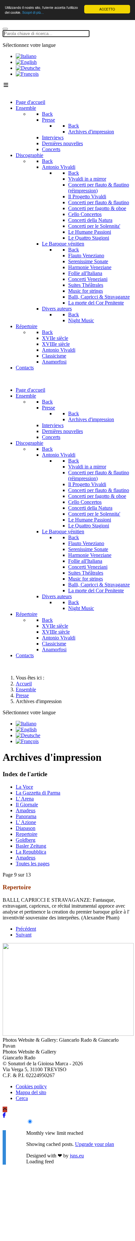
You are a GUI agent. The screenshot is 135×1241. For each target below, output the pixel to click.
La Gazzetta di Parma (38, 793)
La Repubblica (31, 852)
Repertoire (26, 834)
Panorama (26, 816)
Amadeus (25, 810)
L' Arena (25, 798)
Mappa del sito (31, 1092)
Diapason (25, 828)
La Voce (24, 787)
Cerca (22, 1098)
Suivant (23, 934)
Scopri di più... (33, 12)
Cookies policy (31, 1086)
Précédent (26, 929)
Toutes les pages (32, 863)
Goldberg (25, 840)
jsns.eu (77, 1155)
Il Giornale (27, 804)
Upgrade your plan (94, 1144)
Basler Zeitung (31, 846)
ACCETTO (107, 9)
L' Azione (26, 822)
